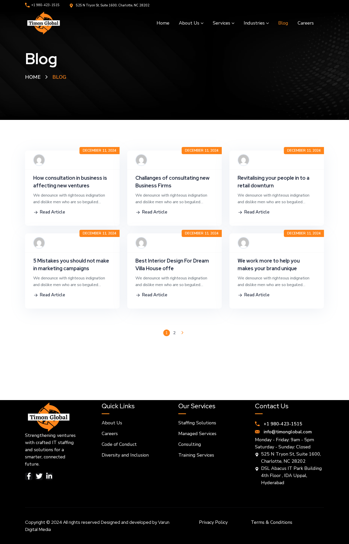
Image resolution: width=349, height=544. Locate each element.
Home (33, 77)
